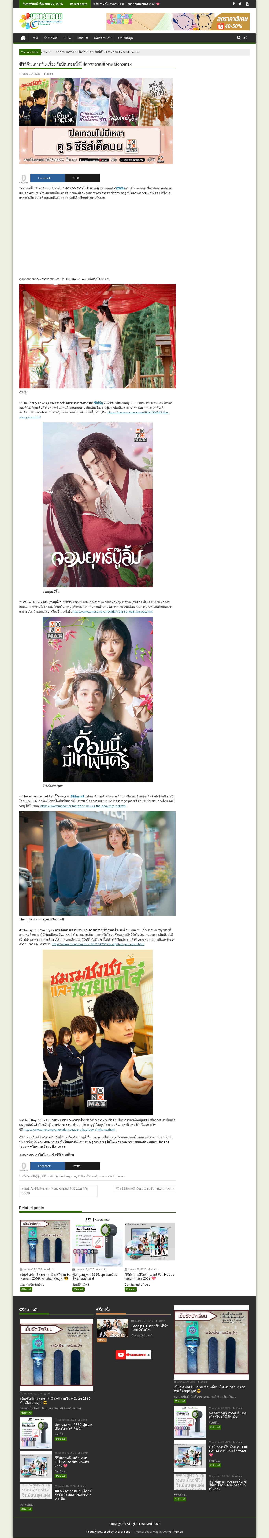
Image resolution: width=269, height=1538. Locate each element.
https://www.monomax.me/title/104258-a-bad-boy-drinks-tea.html (69, 1129)
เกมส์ (35, 38)
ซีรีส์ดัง (120, 188)
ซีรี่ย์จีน (26, 1176)
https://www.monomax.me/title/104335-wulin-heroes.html (113, 611)
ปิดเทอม (121, 1176)
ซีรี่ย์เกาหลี (47, 1176)
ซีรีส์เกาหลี (77, 796)
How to (82, 38)
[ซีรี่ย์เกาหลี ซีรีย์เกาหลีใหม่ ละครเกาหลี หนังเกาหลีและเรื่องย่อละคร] (23, 37)
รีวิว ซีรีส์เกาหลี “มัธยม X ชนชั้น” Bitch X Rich (143, 1188)
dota (67, 38)
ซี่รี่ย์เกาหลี (51, 38)
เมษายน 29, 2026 (32, 1269)
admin (50, 73)
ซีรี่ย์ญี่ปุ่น (35, 1176)
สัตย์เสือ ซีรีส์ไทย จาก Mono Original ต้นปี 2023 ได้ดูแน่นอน (54, 1191)
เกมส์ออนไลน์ (102, 38)
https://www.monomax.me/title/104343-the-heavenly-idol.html (83, 806)
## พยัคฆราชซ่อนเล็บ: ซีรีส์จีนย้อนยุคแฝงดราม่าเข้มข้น (127, 4)
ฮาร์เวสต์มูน (125, 38)
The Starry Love (67, 1176)
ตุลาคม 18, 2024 (66, 1486)
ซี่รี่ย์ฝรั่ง (101, 1340)
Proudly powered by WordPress (108, 1531)
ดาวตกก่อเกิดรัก (107, 1176)
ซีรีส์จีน (98, 403)
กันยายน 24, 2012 (143, 1320)
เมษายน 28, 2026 (84, 1269)
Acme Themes (173, 1531)
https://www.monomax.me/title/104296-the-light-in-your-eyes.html (98, 944)
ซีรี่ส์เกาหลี (91, 1176)
